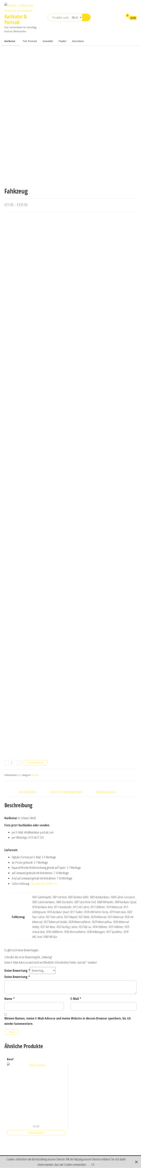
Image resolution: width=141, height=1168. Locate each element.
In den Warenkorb (36, 762)
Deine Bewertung (17, 970)
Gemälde (48, 41)
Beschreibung (27, 792)
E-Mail (75, 998)
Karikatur (9, 41)
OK (92, 1164)
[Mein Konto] (119, 18)
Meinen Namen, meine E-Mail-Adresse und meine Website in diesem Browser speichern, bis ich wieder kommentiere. (67, 1021)
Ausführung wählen (36, 1132)
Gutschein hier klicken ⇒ (43, 883)
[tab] (30, 792)
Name (9, 998)
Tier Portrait (30, 41)
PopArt (62, 41)
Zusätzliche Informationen (66, 792)
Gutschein (78, 41)
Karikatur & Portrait (15, 19)
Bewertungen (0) (106, 792)
